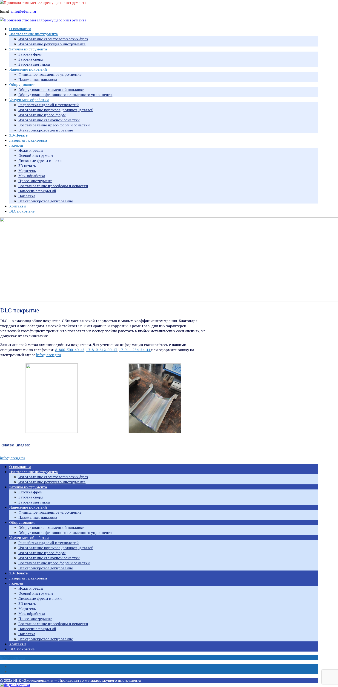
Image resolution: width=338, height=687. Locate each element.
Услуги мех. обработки (29, 99)
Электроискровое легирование (45, 130)
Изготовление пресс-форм (42, 114)
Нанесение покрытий (28, 69)
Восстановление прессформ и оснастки (53, 185)
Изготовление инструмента (33, 33)
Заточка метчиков (34, 64)
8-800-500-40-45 (69, 349)
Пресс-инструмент (35, 180)
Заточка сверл (30, 59)
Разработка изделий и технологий (48, 104)
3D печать (27, 165)
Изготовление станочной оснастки (49, 119)
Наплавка (26, 195)
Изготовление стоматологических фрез (53, 38)
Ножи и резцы (30, 150)
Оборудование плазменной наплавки (51, 89)
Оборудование (22, 84)
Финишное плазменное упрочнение (49, 74)
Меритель (27, 170)
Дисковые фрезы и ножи (40, 160)
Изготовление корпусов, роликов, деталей (55, 109)
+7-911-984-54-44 (135, 349)
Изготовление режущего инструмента (52, 44)
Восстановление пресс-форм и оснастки (54, 125)
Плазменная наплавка (37, 79)
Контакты (17, 206)
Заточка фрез (30, 54)
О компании (20, 28)
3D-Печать (18, 135)
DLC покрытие (21, 211)
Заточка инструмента (28, 49)
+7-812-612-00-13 (101, 349)
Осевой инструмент (35, 155)
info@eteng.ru (23, 11)
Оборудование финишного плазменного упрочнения (65, 94)
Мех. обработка (31, 175)
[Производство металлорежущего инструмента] (43, 2)
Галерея (16, 145)
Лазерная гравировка (28, 140)
